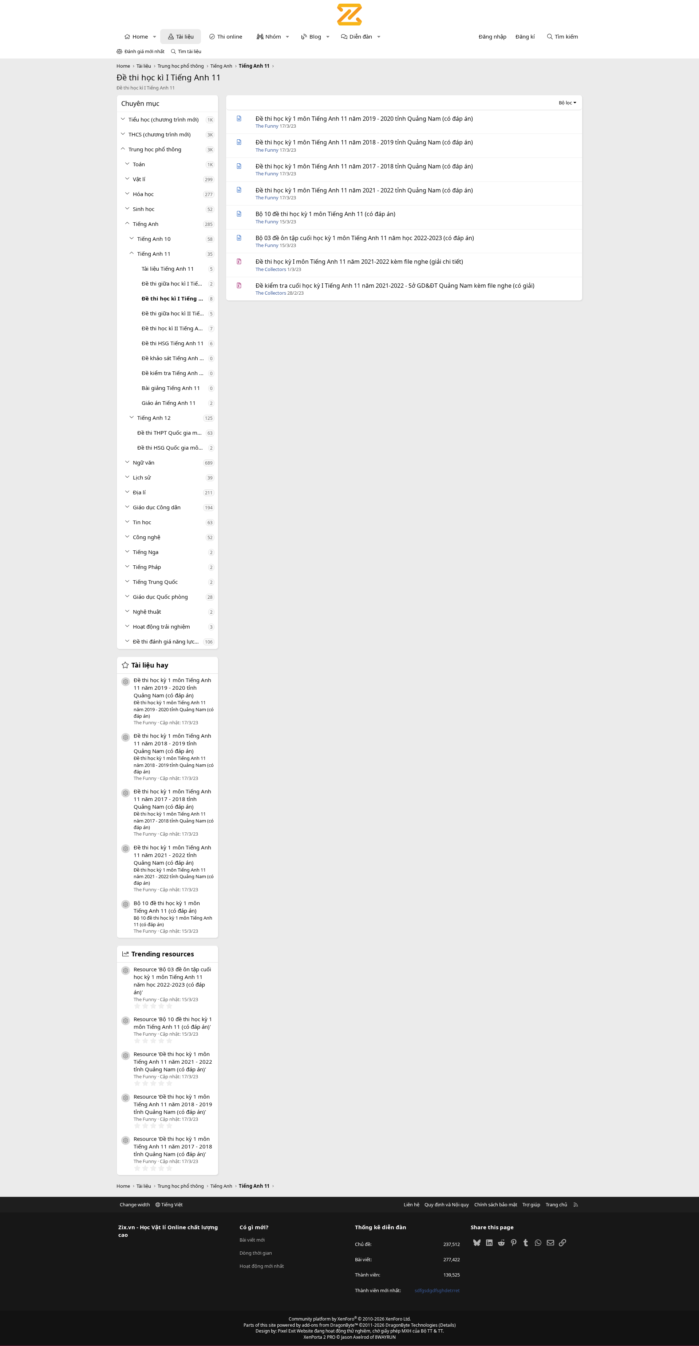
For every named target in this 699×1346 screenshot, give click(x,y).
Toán (139, 164)
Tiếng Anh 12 (154, 417)
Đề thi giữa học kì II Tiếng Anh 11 (175, 313)
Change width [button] (135, 1204)
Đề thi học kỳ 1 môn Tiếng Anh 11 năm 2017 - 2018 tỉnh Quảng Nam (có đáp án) (172, 799)
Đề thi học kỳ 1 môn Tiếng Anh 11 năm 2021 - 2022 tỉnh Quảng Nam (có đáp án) (172, 855)
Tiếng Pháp (147, 566)
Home (140, 36)
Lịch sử (142, 477)
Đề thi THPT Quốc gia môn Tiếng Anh (171, 432)
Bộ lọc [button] (565, 102)
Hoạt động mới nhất (262, 1266)
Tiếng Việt (171, 1204)
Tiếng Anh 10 (154, 238)
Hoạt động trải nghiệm (161, 626)
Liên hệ (411, 1204)
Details (447, 1325)
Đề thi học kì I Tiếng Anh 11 (175, 298)
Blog (315, 36)
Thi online (229, 36)
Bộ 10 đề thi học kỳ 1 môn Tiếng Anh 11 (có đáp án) (167, 906)
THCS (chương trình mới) (160, 134)
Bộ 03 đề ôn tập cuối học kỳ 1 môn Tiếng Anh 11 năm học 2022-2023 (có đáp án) (365, 238)
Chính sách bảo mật (495, 1204)
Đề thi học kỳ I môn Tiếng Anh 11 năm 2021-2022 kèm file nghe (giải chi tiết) (359, 262)
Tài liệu (185, 36)
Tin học (142, 522)
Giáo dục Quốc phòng (160, 596)
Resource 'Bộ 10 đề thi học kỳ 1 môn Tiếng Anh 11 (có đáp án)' (173, 1022)
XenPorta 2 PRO (319, 1337)
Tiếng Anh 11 (154, 253)
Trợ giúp (531, 1204)
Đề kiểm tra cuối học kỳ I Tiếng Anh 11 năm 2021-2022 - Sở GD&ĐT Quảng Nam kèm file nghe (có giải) (395, 286)
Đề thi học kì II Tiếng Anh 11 (175, 328)
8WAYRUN (385, 1337)
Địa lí (139, 492)
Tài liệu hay (149, 665)
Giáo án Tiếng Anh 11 (169, 402)
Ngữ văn (143, 462)
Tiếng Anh (145, 223)
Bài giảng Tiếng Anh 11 (171, 387)
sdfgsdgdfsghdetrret (437, 1290)
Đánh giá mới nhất (145, 51)
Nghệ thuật (147, 611)
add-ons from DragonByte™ (330, 1325)
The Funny (267, 126)
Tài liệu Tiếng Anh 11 (168, 268)
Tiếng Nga (145, 551)
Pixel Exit (287, 1331)
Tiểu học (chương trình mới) (164, 119)
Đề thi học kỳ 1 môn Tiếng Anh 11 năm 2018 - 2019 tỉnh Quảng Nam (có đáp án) (172, 743)
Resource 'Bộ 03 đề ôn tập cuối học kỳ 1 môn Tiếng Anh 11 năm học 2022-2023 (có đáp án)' (172, 980)
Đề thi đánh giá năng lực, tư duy (168, 641)
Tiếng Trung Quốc (155, 581)
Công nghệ (146, 537)
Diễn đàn (361, 36)
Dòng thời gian (256, 1253)
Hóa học (143, 194)
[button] (154, 36)
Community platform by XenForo (350, 1319)
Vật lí (139, 179)
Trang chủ (556, 1204)
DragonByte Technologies (412, 1325)
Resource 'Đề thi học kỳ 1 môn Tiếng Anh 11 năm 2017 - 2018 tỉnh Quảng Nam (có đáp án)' (173, 1146)
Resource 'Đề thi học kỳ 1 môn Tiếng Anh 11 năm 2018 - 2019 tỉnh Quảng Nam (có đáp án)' (173, 1104)
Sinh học (143, 208)
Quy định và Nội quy (446, 1204)
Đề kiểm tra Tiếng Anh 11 (174, 373)
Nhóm (273, 36)
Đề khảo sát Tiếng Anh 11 (174, 358)
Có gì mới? (254, 1227)
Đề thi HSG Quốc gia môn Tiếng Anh (172, 447)
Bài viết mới (252, 1240)
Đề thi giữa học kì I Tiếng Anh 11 (175, 283)
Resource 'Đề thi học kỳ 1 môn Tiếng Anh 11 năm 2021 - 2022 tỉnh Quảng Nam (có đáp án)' (173, 1061)
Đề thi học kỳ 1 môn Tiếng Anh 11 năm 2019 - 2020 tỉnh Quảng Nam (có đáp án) (172, 687)
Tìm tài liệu (189, 51)
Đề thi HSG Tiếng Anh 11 (173, 343)
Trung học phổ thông (155, 149)
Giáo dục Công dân (157, 507)
